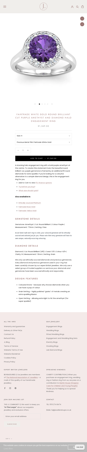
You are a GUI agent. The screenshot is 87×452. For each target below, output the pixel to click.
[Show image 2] (42, 104)
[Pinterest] (15, 388)
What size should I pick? (28, 190)
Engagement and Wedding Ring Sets (61, 338)
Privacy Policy (9, 362)
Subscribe (12, 424)
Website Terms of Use (13, 350)
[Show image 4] (47, 104)
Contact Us (9, 334)
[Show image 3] (44, 104)
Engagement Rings (54, 326)
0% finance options (44, 183)
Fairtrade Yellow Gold (27, 210)
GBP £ (8, 439)
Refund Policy (9, 338)
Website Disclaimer (12, 354)
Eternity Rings (52, 342)
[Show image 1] (39, 104)
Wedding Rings (52, 330)
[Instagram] (10, 388)
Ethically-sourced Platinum (30, 203)
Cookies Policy (10, 358)
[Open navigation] (4, 6)
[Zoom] (82, 19)
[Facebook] (5, 388)
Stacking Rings (52, 346)
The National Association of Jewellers (22, 377)
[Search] (77, 6)
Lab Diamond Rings (54, 350)
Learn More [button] (8, 448)
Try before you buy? (27, 186)
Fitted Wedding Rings (55, 334)
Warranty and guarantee (14, 326)
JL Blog (7, 342)
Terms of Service (11, 346)
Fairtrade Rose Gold (27, 207)
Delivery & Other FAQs (13, 330)
